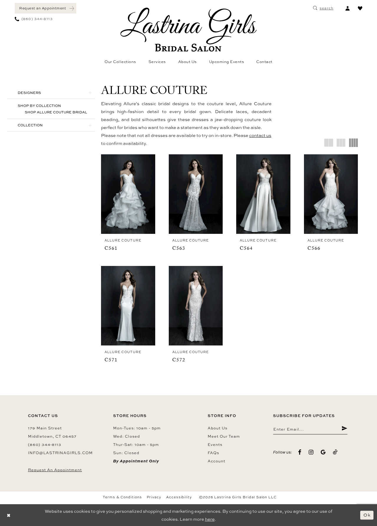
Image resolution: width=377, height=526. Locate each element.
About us (217, 428)
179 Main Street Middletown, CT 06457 (52, 432)
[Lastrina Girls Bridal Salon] (188, 30)
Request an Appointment (55, 469)
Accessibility (179, 497)
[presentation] (128, 194)
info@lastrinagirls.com (60, 452)
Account (216, 461)
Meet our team (224, 436)
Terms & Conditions (122, 497)
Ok (367, 515)
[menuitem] (45, 8)
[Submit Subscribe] (344, 429)
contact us (260, 135)
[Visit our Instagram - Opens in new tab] (311, 452)
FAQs (213, 452)
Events (215, 444)
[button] (347, 8)
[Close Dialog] (9, 515)
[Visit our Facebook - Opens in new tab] (300, 452)
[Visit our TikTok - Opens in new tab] (335, 452)
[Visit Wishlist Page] (360, 8)
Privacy (154, 497)
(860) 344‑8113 (44, 444)
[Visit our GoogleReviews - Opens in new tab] (323, 452)
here (210, 519)
